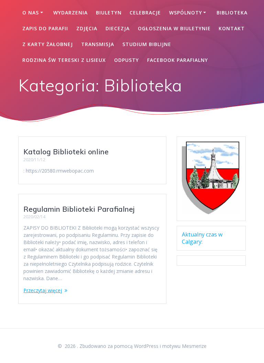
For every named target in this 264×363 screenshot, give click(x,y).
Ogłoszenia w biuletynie (174, 28)
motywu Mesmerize (184, 346)
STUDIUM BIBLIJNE (146, 44)
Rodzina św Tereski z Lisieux (64, 60)
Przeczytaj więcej (42, 290)
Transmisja (97, 44)
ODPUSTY (126, 60)
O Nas (30, 12)
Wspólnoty (185, 12)
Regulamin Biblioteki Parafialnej (79, 209)
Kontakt (232, 28)
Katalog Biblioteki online (66, 151)
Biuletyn (109, 12)
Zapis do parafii (45, 28)
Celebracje (145, 12)
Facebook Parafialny (177, 60)
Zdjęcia (86, 28)
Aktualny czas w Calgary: (202, 238)
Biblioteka (232, 12)
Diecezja (118, 28)
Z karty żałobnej (47, 44)
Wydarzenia (70, 12)
